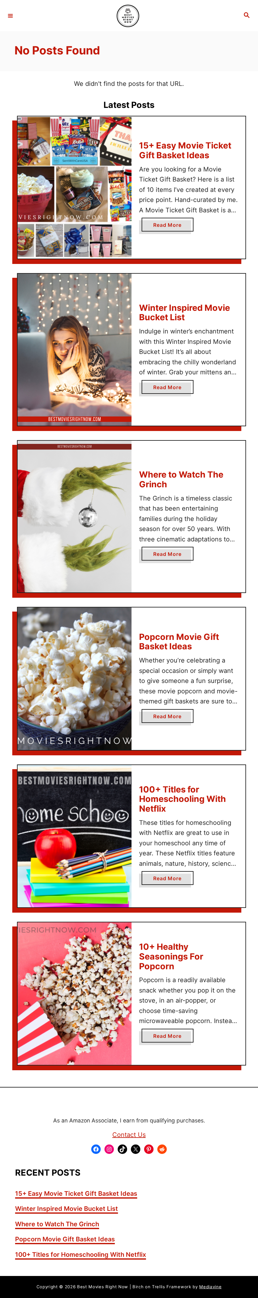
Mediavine (210, 1286)
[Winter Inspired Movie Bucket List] (75, 349)
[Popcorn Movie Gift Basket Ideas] (75, 678)
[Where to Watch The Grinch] (75, 516)
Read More (169, 226)
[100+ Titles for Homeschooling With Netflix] (75, 836)
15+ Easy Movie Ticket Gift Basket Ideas (185, 150)
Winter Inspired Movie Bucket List (184, 313)
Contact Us (129, 1135)
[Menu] (10, 15)
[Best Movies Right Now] (128, 15)
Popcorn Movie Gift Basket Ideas (179, 642)
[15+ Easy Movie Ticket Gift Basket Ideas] (75, 187)
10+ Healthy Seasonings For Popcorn (171, 956)
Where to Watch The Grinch (181, 479)
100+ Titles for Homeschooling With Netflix (182, 799)
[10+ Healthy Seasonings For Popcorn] (75, 993)
